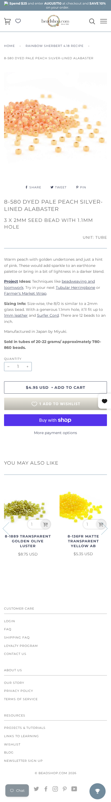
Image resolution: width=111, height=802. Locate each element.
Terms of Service (21, 699)
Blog (9, 752)
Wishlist (12, 744)
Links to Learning (21, 736)
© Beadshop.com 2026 (56, 773)
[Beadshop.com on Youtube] (74, 790)
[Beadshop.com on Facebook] (46, 790)
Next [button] (103, 6)
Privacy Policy (18, 691)
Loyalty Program (21, 646)
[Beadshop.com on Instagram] (55, 790)
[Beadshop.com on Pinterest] (65, 790)
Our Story (14, 683)
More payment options (55, 432)
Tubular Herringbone (75, 287)
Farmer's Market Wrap (25, 293)
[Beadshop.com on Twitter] (36, 790)
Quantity (13, 359)
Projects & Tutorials (25, 728)
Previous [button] (11, 6)
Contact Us (15, 654)
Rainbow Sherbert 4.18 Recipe (55, 46)
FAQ (7, 629)
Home (9, 46)
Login (9, 621)
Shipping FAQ (17, 637)
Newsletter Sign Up (23, 761)
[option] (57, 5)
